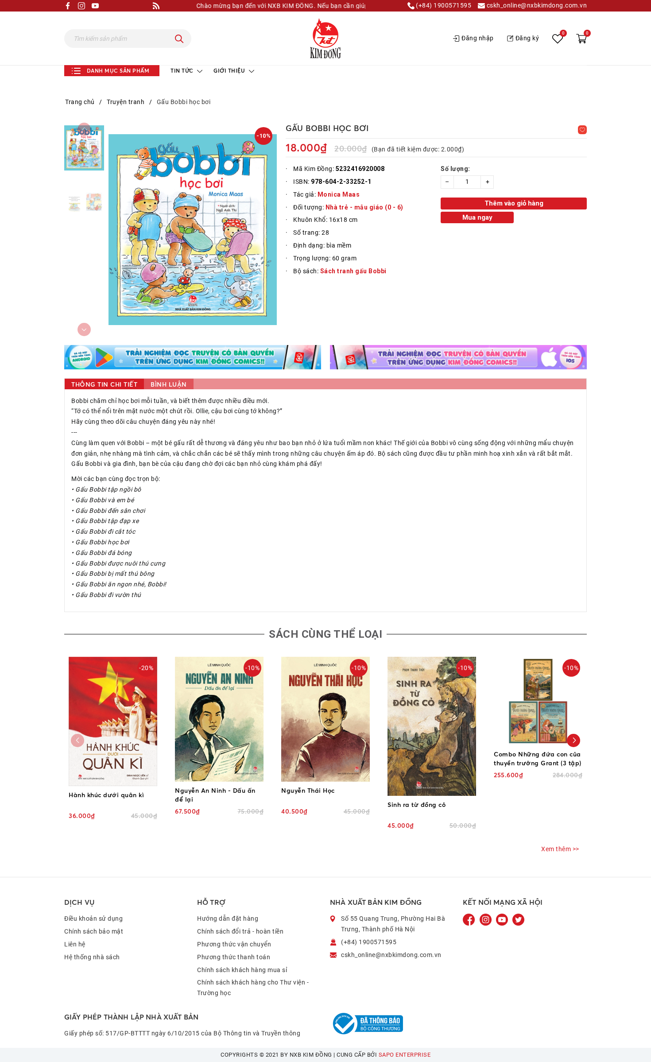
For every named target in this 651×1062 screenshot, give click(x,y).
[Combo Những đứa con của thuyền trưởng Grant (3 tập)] (538, 701)
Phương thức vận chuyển (234, 944)
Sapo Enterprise (405, 1054)
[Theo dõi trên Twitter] (518, 919)
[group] (192, 229)
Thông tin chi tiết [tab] (104, 384)
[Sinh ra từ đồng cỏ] (432, 726)
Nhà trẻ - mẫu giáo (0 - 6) (364, 207)
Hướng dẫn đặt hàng (227, 918)
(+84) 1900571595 (443, 5)
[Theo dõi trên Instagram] (486, 919)
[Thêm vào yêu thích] (582, 129)
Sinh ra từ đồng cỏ (417, 804)
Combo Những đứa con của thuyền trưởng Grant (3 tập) (537, 758)
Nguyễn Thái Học (308, 790)
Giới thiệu (230, 70)
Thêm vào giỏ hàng (513, 203)
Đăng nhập (477, 38)
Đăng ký (527, 38)
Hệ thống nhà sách (92, 957)
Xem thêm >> (560, 849)
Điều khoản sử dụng (93, 918)
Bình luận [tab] (169, 384)
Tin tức (182, 70)
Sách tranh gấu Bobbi (353, 271)
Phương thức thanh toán (233, 957)
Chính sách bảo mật (93, 931)
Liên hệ (74, 944)
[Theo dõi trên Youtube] (503, 919)
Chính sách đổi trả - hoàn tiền (240, 931)
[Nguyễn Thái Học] (325, 719)
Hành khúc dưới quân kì (106, 794)
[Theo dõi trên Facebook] (470, 919)
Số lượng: (455, 168)
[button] (573, 740)
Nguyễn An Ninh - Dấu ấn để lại (215, 795)
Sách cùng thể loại (325, 634)
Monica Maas (339, 194)
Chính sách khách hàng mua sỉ (242, 969)
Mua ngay (477, 217)
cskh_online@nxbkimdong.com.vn (536, 5)
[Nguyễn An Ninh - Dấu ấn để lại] (219, 719)
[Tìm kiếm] (179, 38)
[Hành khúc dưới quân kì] (113, 722)
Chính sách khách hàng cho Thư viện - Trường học (253, 987)
